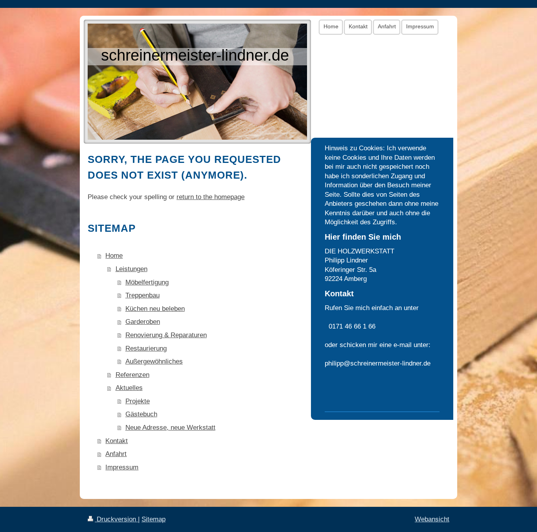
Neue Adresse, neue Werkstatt (170, 427)
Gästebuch (141, 414)
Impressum (121, 467)
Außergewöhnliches (154, 361)
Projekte (137, 401)
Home (114, 255)
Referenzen (132, 375)
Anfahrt (116, 454)
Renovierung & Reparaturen (166, 335)
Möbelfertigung (147, 282)
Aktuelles (129, 388)
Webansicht (432, 519)
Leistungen (131, 269)
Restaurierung (146, 348)
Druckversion (116, 519)
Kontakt (116, 441)
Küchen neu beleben (155, 308)
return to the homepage (211, 197)
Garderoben (142, 321)
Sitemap (154, 519)
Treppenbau (142, 295)
